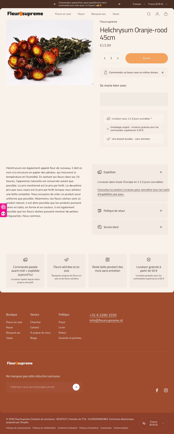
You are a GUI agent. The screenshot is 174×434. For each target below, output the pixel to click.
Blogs (33, 338)
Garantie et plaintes (70, 338)
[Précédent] (55, 4)
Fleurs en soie (14, 322)
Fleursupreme (108, 22)
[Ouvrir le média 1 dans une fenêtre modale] (49, 52)
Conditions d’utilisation (67, 428)
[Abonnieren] (76, 387)
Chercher (35, 322)
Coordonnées (106, 428)
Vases (9, 338)
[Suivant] (119, 4)
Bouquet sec (13, 332)
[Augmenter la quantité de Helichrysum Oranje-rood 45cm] (119, 58)
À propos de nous (40, 332)
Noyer (9, 327)
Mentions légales (121, 428)
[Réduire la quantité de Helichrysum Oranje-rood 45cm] (104, 58)
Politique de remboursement (18, 428)
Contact (34, 327)
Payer (62, 322)
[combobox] (139, 4)
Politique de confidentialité (44, 428)
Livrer (62, 327)
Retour (62, 332)
